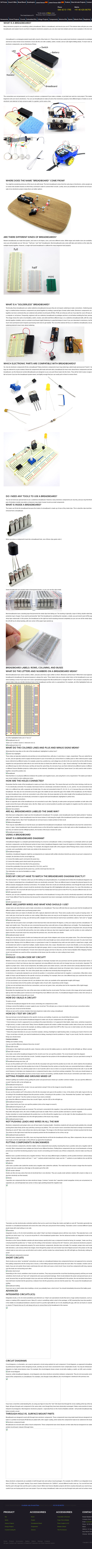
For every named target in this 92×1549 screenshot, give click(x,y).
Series (6, 1520)
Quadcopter (31, 2)
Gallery (27, 1541)
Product (67, 2)
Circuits (22, 19)
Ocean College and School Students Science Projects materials (17, 10)
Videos (33, 1541)
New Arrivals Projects (78, 2)
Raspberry (86, 19)
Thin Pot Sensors (62, 1529)
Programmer (34, 1526)
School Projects (14, 19)
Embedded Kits (31, 19)
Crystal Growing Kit (10, 1529)
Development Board (36, 1523)
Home (5, 1541)
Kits (6, 1516)
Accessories (4, 19)
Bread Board (22, 2)
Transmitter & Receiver (63, 1516)
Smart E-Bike (12, 2)
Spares (70, 19)
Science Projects (9, 1523)
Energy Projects (9, 1526)
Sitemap (40, 1541)
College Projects (43, 19)
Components (53, 19)
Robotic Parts (78, 19)
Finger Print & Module (63, 1520)
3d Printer (3, 2)
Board (32, 1516)
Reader (33, 1520)
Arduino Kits (63, 19)
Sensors (33, 1529)
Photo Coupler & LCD (63, 1523)
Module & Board (61, 1526)
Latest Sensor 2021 (55, 2)
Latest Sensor (40, 2)
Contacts (47, 1541)
